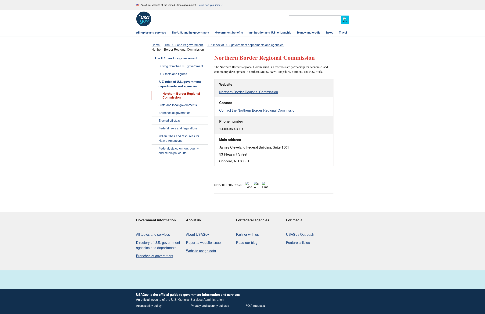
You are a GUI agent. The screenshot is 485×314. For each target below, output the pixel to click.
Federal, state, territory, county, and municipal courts (179, 150)
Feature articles (298, 242)
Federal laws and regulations (178, 128)
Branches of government (175, 112)
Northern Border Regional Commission (248, 91)
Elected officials (169, 120)
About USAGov (197, 234)
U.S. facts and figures (173, 74)
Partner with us (247, 234)
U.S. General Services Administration (197, 299)
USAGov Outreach (300, 234)
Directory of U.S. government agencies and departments (158, 245)
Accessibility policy (149, 305)
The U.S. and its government (176, 58)
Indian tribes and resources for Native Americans (179, 138)
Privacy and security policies (210, 305)
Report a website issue (203, 242)
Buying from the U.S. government (181, 66)
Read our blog (246, 242)
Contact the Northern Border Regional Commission (257, 110)
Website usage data (201, 250)
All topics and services (153, 234)
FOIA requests (255, 305)
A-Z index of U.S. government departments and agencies (180, 83)
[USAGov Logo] (143, 19)
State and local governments (178, 105)
